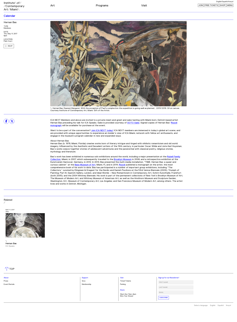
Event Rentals (9, 284)
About (6, 278)
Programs (102, 5)
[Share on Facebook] (6, 121)
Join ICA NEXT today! (102, 130)
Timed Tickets (125, 281)
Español (225, 1)
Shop (222, 5)
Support (85, 278)
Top (10, 269)
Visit (144, 5)
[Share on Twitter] (12, 121)
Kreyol (230, 1)
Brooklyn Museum (122, 159)
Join (200, 5)
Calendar (9, 15)
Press (6, 281)
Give (83, 281)
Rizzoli (122, 165)
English (219, 1)
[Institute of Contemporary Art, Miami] (7, 5)
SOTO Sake (133, 123)
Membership (86, 284)
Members (7, 28)
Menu (230, 5)
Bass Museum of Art (85, 165)
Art (52, 5)
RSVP (10, 46)
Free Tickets (211, 5)
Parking (123, 284)
